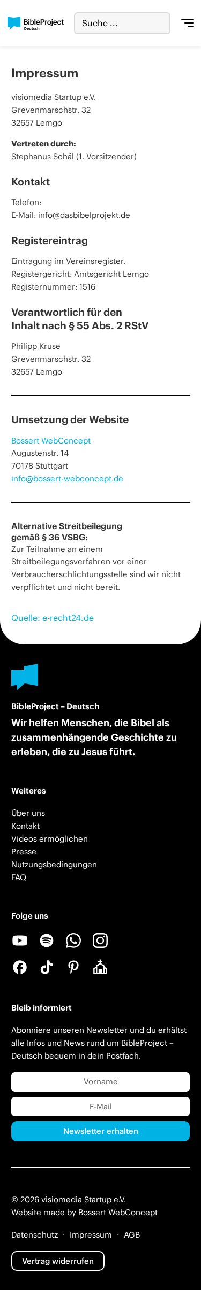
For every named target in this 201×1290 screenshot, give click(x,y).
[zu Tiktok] (46, 967)
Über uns (28, 813)
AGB (132, 1235)
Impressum (91, 1235)
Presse (23, 851)
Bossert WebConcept (51, 441)
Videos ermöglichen (49, 839)
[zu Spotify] (46, 940)
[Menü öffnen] (187, 23)
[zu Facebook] (19, 967)
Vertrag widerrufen (58, 1261)
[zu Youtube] (19, 940)
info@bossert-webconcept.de (67, 478)
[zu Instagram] (100, 940)
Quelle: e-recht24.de (52, 617)
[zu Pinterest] (73, 967)
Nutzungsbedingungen (54, 864)
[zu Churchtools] (100, 967)
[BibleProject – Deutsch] (36, 23)
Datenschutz (34, 1235)
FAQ (18, 877)
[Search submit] (162, 23)
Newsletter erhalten (100, 1131)
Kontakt (25, 826)
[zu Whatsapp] (73, 940)
